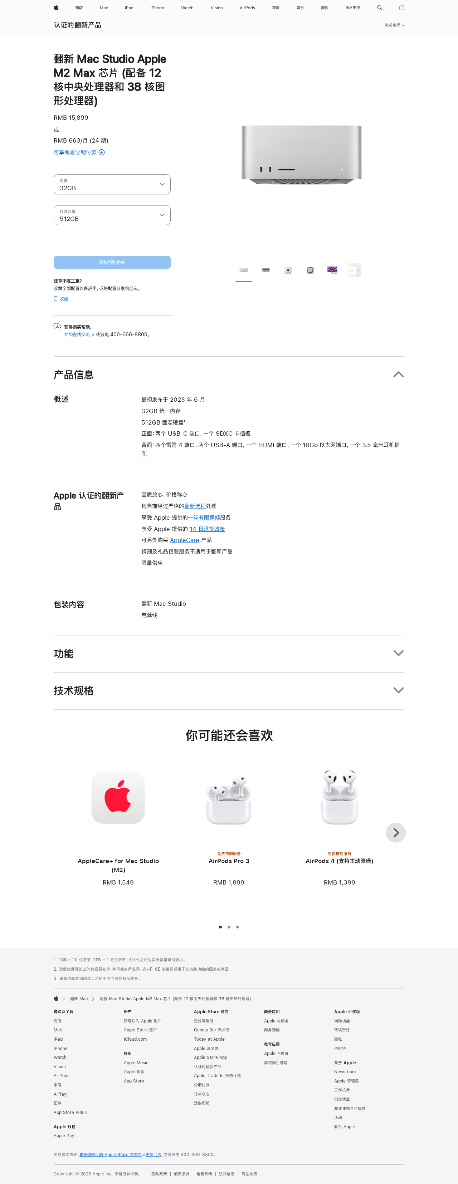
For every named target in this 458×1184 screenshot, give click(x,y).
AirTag (60, 1094)
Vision (60, 1067)
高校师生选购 (276, 1063)
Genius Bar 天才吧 (212, 1030)
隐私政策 (159, 1174)
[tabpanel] (302, 154)
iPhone (61, 1048)
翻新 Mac (79, 999)
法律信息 (227, 1174)
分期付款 (202, 1085)
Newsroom (345, 1072)
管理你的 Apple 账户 (143, 1021)
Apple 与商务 (276, 1021)
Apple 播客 (134, 1072)
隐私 (338, 1039)
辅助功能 (342, 1021)
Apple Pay (64, 1136)
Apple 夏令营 (206, 1048)
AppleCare (184, 540)
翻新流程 (195, 506)
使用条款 (182, 1174)
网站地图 (249, 1174)
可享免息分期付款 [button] (84, 153)
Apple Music (136, 1063)
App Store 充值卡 (70, 1112)
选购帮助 (202, 1103)
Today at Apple (209, 1039)
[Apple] (56, 998)
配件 (58, 1103)
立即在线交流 (79, 334)
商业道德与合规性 (350, 1108)
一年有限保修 (204, 517)
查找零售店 (204, 1021)
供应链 (340, 1048)
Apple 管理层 (346, 1081)
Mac (58, 1030)
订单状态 (202, 1094)
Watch (60, 1057)
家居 (58, 1085)
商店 (58, 1021)
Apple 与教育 (276, 1053)
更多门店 (153, 1155)
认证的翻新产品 (78, 25)
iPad (58, 1039)
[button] (379, 8)
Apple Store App (210, 1057)
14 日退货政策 (207, 529)
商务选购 (272, 1030)
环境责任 (342, 1030)
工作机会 (342, 1090)
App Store (134, 1081)
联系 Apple (344, 1127)
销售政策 (204, 1174)
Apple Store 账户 (140, 1030)
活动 (338, 1117)
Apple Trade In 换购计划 (217, 1076)
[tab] (243, 271)
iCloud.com (135, 1039)
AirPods (61, 1076)
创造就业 (342, 1099)
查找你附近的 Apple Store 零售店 (110, 1155)
